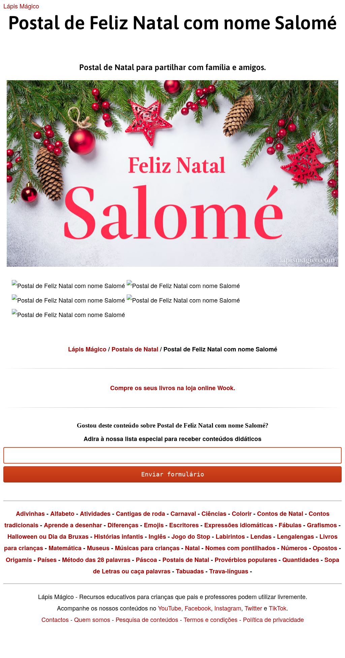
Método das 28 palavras (96, 559)
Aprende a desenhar (73, 525)
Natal (192, 547)
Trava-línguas (228, 571)
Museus (98, 547)
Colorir (242, 513)
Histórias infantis (118, 536)
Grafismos (322, 525)
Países (47, 559)
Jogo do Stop (190, 536)
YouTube (169, 607)
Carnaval (183, 513)
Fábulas (290, 525)
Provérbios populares (246, 559)
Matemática (65, 547)
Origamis (19, 559)
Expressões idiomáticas (238, 525)
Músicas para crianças (147, 547)
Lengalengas (295, 536)
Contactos (55, 619)
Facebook (198, 607)
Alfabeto (62, 513)
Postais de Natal (136, 349)
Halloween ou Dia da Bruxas (48, 536)
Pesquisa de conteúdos (147, 619)
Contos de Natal (280, 513)
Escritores (184, 525)
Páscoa (146, 559)
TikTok (277, 607)
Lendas (261, 536)
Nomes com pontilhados (240, 547)
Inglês (157, 536)
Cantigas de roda (140, 513)
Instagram (227, 607)
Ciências (213, 513)
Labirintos (230, 536)
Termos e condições (211, 619)
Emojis (154, 525)
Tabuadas (190, 571)
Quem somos (92, 619)
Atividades (95, 513)
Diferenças (122, 525)
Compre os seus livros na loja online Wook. (172, 387)
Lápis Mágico (21, 5)
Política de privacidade (273, 619)
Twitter (253, 607)
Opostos (325, 547)
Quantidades (300, 559)
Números (294, 547)
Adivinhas (30, 513)
